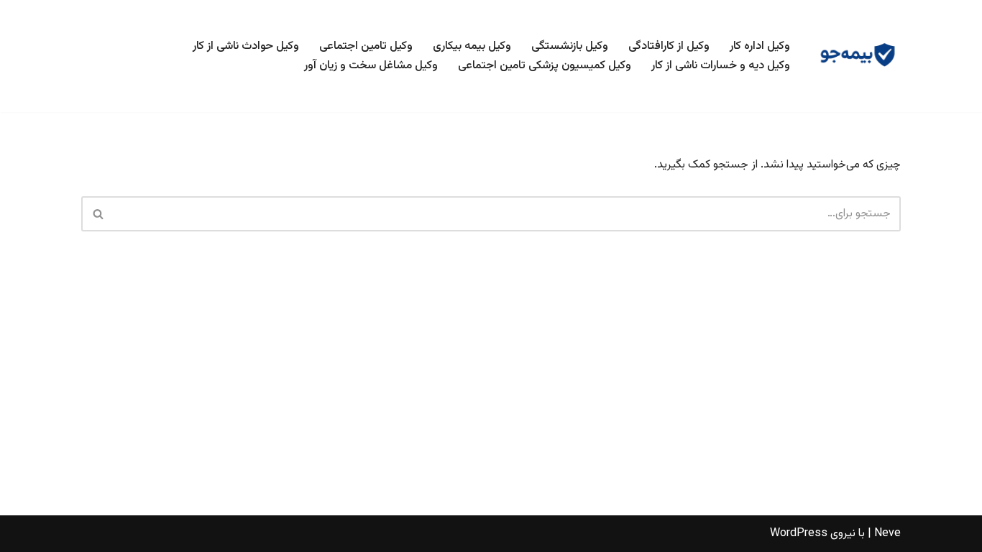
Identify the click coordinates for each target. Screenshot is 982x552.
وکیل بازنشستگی (569, 46)
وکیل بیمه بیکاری (472, 46)
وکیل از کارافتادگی (669, 46)
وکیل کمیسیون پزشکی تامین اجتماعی (544, 66)
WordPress (798, 534)
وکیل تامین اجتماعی (366, 46)
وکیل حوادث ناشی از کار (246, 46)
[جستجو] (97, 213)
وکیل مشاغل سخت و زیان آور (371, 66)
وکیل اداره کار (760, 46)
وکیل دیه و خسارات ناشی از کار (720, 66)
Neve (887, 534)
